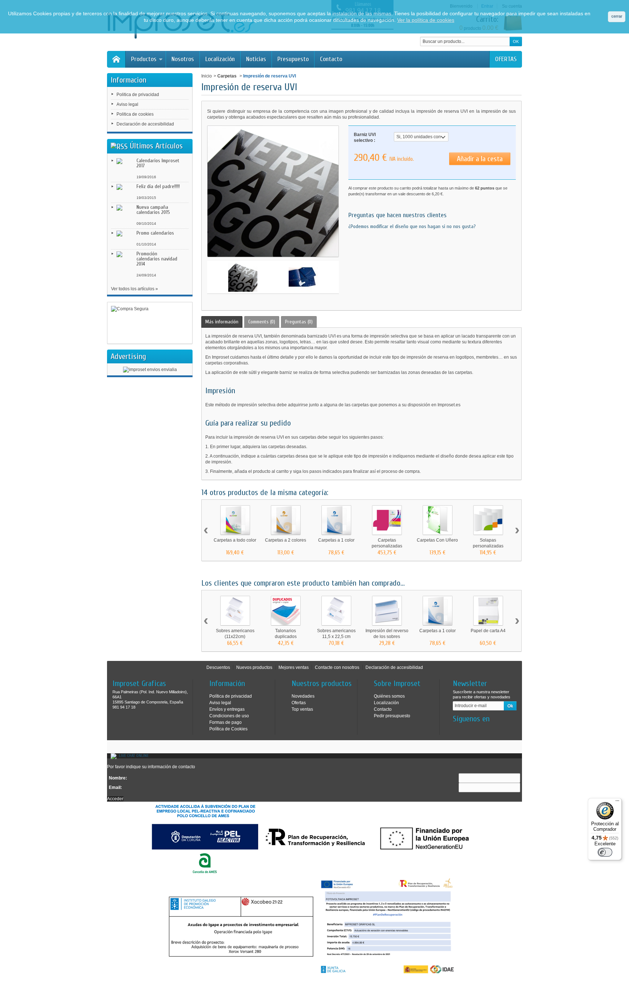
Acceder (115, 798)
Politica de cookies (135, 114)
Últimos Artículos (156, 146)
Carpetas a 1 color (336, 540)
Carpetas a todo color (235, 540)
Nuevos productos (254, 667)
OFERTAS (506, 59)
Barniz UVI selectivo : (365, 137)
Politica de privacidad (137, 94)
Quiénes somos (389, 696)
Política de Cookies (228, 728)
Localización (220, 59)
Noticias (256, 59)
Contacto (331, 59)
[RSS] (119, 146)
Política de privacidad (230, 696)
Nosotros (182, 59)
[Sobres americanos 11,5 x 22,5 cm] (336, 610)
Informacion (128, 80)
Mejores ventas (293, 667)
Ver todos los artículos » (134, 288)
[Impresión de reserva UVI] (242, 277)
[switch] (605, 852)
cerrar (616, 16)
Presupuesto (293, 59)
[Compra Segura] (150, 323)
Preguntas (299, 322)
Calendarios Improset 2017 (158, 163)
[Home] (116, 59)
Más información (221, 322)
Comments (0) (261, 322)
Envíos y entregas (227, 709)
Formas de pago (225, 722)
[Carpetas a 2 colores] (285, 520)
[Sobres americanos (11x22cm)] (235, 610)
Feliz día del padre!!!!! (158, 186)
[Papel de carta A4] (488, 610)
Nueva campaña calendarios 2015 (153, 209)
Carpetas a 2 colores (285, 540)
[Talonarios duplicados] (285, 610)
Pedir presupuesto (392, 715)
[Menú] (617, 802)
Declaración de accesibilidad (145, 124)
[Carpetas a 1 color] (336, 520)
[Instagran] (470, 730)
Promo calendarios (155, 233)
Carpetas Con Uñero (437, 540)
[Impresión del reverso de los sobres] (386, 610)
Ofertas (299, 702)
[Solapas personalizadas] (488, 520)
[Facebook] (458, 730)
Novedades (303, 696)
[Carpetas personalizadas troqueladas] (386, 520)
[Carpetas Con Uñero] (437, 520)
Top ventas (302, 709)
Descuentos (218, 667)
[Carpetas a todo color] (235, 520)
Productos (144, 59)
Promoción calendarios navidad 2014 (157, 259)
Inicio (206, 76)
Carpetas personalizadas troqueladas (387, 546)
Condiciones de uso (229, 715)
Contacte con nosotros (337, 667)
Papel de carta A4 (488, 630)
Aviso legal (127, 104)
